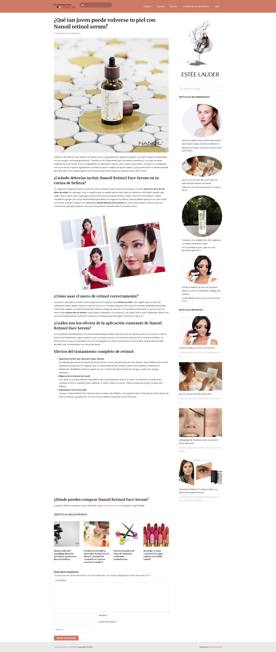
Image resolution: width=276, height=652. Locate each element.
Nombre (103, 615)
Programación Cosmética (65, 647)
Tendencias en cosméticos (196, 6)
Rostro (173, 6)
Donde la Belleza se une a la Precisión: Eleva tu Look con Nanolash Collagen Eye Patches (201, 290)
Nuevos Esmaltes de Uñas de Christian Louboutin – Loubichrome (124, 555)
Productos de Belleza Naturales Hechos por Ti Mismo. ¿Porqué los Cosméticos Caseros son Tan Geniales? (96, 556)
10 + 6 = (59, 629)
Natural (160, 6)
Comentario (60, 580)
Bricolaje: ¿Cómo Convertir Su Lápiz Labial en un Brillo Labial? (153, 555)
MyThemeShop (215, 647)
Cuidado (147, 6)
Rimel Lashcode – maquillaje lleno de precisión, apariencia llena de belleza (65, 555)
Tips (217, 6)
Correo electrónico (108, 621)
